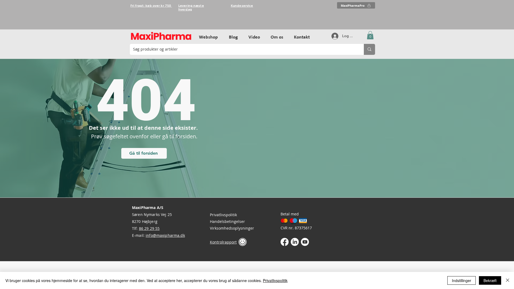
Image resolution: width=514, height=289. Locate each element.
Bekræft (490, 280)
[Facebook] (285, 242)
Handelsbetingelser (227, 221)
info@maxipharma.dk (165, 235)
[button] (370, 35)
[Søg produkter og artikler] (369, 49)
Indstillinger (461, 280)
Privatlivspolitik (223, 214)
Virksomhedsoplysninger (232, 228)
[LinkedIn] (295, 242)
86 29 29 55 (149, 228)
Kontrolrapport (223, 242)
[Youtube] (305, 242)
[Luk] (507, 280)
